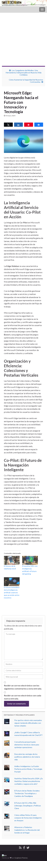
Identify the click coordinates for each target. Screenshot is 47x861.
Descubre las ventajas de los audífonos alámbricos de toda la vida (27, 757)
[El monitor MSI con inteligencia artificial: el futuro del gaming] (30, 560)
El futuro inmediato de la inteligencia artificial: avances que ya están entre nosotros (11, 592)
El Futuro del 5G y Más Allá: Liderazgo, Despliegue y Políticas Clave (27, 805)
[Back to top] (41, 845)
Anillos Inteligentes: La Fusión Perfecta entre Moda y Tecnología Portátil (28, 769)
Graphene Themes (21, 858)
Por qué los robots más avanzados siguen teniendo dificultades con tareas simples (28, 723)
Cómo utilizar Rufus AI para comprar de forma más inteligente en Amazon (28, 818)
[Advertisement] (23, 41)
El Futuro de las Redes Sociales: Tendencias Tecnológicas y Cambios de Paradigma (27, 793)
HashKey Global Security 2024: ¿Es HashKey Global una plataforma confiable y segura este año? (28, 781)
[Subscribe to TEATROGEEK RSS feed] (4, 855)
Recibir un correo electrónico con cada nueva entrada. (22, 697)
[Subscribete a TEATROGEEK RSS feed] (20, 847)
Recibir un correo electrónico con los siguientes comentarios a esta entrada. (23, 687)
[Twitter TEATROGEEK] (28, 847)
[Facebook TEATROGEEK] (24, 847)
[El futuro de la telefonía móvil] (12, 560)
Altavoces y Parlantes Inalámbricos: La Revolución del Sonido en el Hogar (27, 830)
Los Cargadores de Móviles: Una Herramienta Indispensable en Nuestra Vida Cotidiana (23, 72)
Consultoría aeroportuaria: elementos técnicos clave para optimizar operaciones (26, 744)
